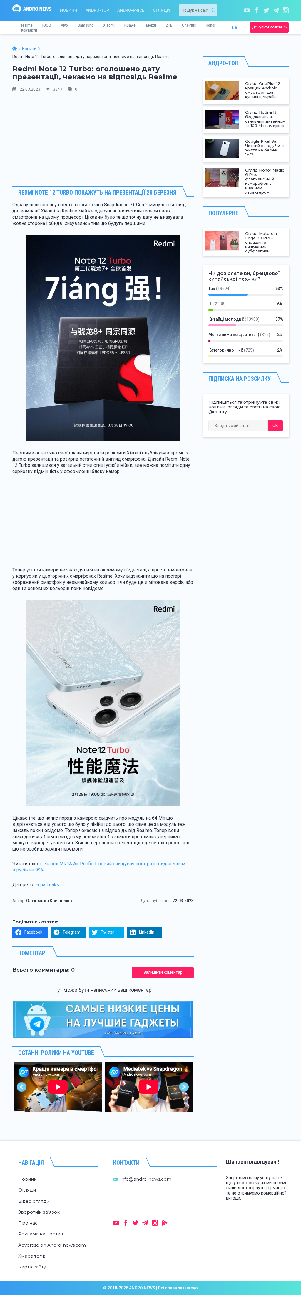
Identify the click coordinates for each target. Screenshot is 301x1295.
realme (27, 25)
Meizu (151, 25)
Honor (210, 25)
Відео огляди (33, 1201)
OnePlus (189, 25)
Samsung (85, 25)
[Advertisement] (103, 139)
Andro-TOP (97, 10)
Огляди (161, 10)
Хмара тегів (32, 1256)
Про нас (28, 1223)
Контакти (29, 30)
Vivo (64, 25)
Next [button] (184, 1087)
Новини (68, 10)
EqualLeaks (47, 884)
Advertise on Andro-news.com (52, 1245)
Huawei (130, 25)
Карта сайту (32, 1267)
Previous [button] (22, 1087)
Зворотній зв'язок (39, 1212)
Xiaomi (109, 25)
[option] (58, 1087)
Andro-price (130, 10)
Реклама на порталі (41, 1234)
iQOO (46, 25)
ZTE (169, 25)
